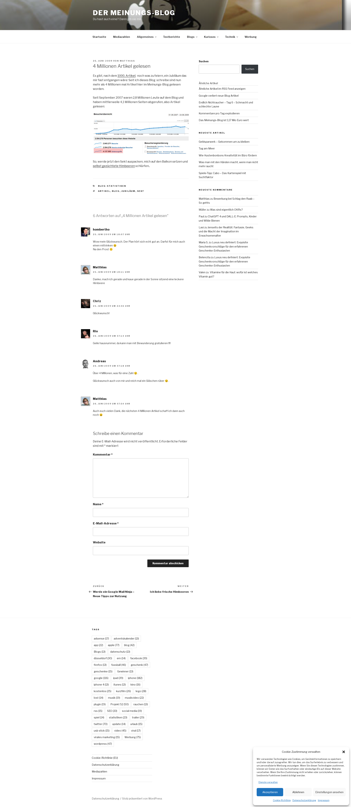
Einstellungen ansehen (329, 792)
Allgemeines (145, 36)
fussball (118, 664)
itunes (120, 684)
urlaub (136, 724)
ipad (118, 678)
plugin (100, 704)
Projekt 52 (119, 704)
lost (98, 697)
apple (113, 645)
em (121, 658)
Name (98, 504)
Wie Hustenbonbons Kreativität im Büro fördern (228, 155)
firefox (100, 664)
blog (116, 191)
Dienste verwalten (268, 782)
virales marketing (107, 737)
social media (132, 710)
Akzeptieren (270, 792)
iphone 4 (101, 684)
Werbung (251, 36)
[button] (344, 752)
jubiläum (128, 191)
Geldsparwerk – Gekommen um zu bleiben (224, 141)
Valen (202, 272)
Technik (230, 36)
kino (135, 684)
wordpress (103, 743)
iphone (135, 678)
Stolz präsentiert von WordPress (142, 798)
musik (114, 697)
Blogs (191, 36)
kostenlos (102, 691)
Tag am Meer (207, 148)
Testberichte (171, 36)
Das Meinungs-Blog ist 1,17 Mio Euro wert (224, 120)
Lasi (201, 227)
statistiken (118, 717)
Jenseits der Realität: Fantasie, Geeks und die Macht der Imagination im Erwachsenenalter (226, 231)
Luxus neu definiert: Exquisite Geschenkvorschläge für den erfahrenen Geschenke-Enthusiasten (223, 246)
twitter (100, 724)
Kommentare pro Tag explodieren (219, 113)
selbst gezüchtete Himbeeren (114, 166)
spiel (99, 717)
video (120, 730)
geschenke (103, 671)
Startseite (99, 36)
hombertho (101, 229)
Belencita (204, 257)
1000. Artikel (126, 75)
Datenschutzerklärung (304, 800)
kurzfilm (123, 691)
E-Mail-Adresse (106, 523)
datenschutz (120, 651)
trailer (138, 717)
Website (99, 542)
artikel (104, 191)
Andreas (99, 361)
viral (136, 730)
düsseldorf (103, 658)
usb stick (102, 730)
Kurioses (210, 36)
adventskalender (126, 638)
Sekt (140, 191)
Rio (95, 331)
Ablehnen (298, 792)
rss (98, 710)
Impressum (323, 800)
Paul (201, 216)
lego (141, 691)
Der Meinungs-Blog (134, 13)
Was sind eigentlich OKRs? (226, 209)
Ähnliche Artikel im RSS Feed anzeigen (222, 88)
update (119, 724)
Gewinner (125, 671)
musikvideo (134, 697)
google (101, 678)
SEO (112, 710)
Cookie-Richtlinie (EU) (105, 757)
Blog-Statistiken (112, 186)
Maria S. (203, 242)
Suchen (204, 61)
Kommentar (103, 454)
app (98, 645)
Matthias (127, 61)
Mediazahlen (121, 36)
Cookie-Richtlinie (282, 800)
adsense (101, 638)
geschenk (139, 664)
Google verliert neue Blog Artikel (219, 95)
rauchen (140, 704)
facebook (138, 658)
